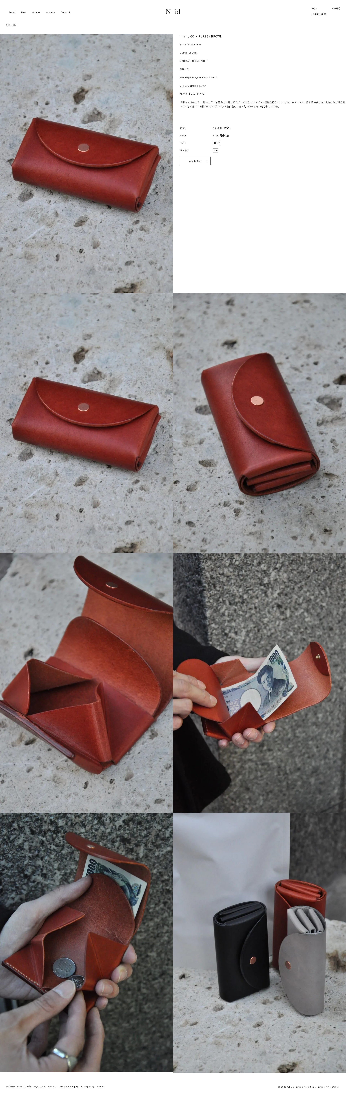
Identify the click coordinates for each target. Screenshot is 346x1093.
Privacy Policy (87, 1086)
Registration (319, 13)
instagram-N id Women (328, 1087)
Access (50, 12)
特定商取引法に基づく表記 (18, 1086)
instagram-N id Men (305, 1087)
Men (23, 12)
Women (36, 12)
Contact (65, 12)
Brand (12, 12)
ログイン (52, 1086)
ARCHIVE (12, 25)
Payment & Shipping (69, 1086)
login (315, 8)
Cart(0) (336, 8)
